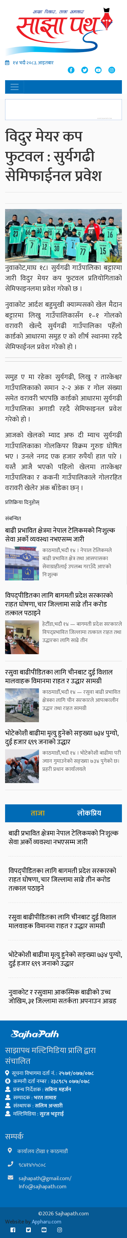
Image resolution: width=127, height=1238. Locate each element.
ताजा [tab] (38, 813)
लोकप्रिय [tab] (89, 813)
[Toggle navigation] (14, 87)
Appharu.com (46, 1221)
